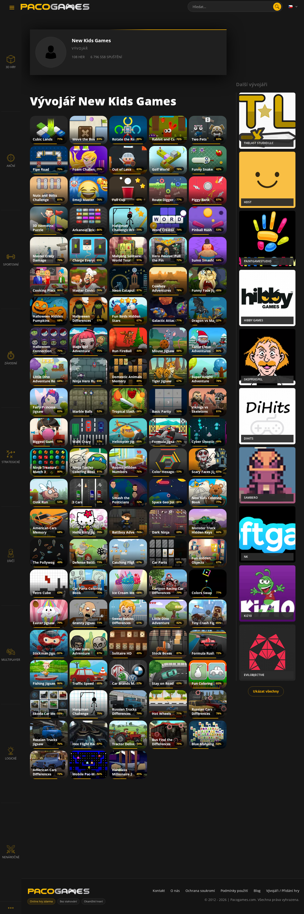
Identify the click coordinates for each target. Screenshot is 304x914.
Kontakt (159, 890)
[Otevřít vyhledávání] (277, 7)
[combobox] (235, 6)
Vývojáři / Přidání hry (282, 890)
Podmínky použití (234, 890)
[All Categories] (10, 907)
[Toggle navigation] (12, 8)
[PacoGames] (58, 892)
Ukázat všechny (266, 691)
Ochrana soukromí (200, 890)
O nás (175, 890)
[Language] (293, 6)
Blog (257, 890)
